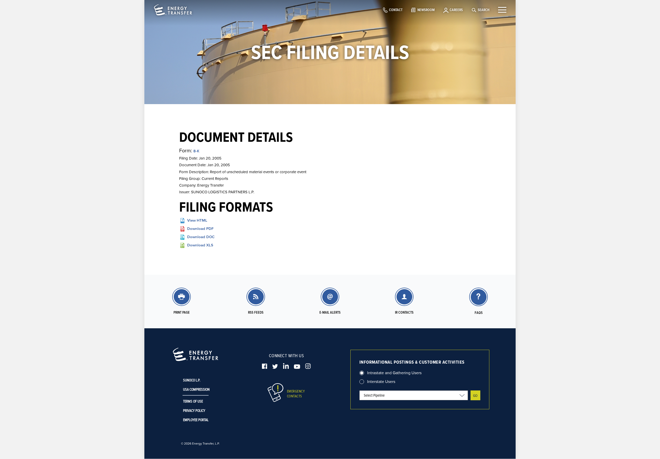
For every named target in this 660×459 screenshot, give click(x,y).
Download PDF (200, 228)
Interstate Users (381, 381)
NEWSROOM (426, 9)
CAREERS (456, 9)
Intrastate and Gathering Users (394, 372)
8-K (196, 151)
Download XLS (200, 245)
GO (475, 395)
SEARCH (483, 9)
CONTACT (395, 9)
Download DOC (200, 237)
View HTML (197, 220)
